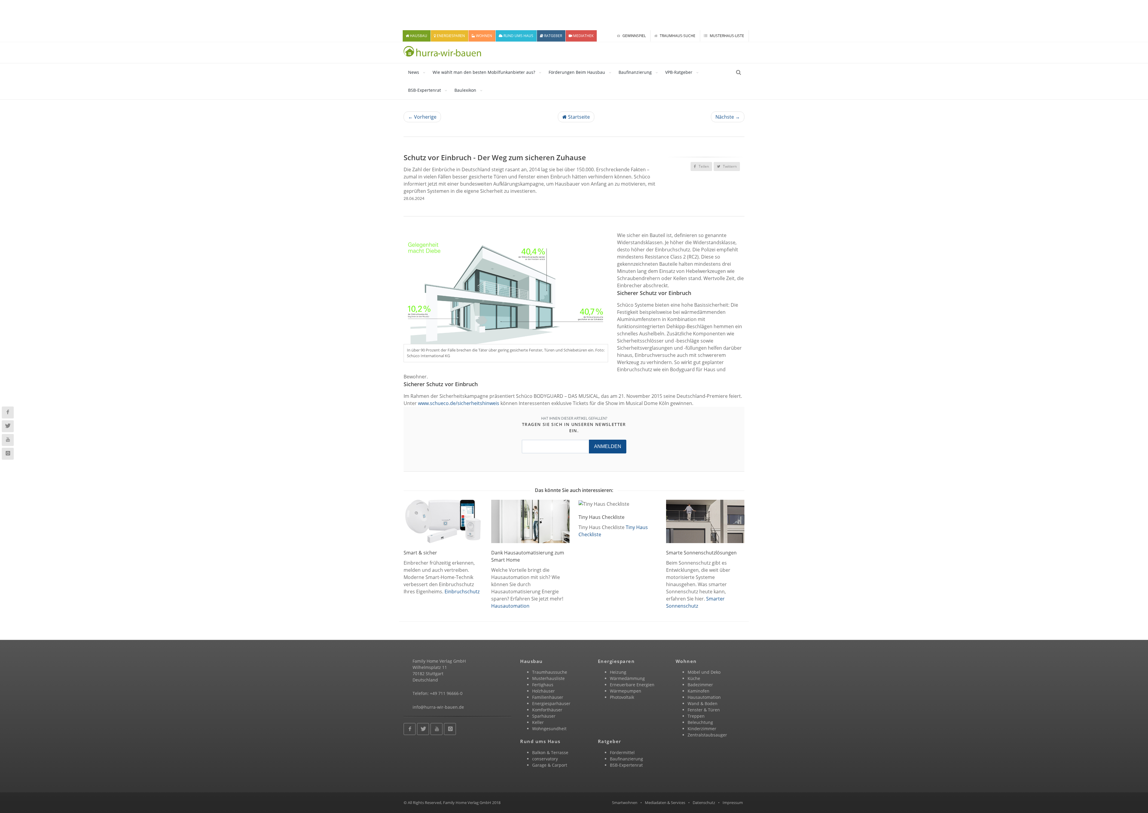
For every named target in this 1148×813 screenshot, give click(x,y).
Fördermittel (622, 752)
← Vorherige (422, 117)
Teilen (703, 166)
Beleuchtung (700, 722)
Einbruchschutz (462, 591)
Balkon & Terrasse (550, 752)
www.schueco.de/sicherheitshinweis (458, 403)
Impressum (733, 802)
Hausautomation (510, 606)
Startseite (578, 117)
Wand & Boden (703, 703)
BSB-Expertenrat (424, 90)
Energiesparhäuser (551, 703)
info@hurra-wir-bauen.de (438, 707)
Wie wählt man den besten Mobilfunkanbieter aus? (484, 72)
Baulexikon (465, 90)
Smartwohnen (624, 802)
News (413, 72)
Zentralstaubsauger (707, 735)
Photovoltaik (622, 697)
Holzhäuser (543, 691)
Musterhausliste (548, 678)
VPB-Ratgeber (678, 72)
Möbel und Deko (704, 672)
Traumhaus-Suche (677, 35)
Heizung (618, 672)
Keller (538, 722)
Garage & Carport (549, 765)
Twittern (729, 166)
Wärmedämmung (627, 678)
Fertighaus (542, 684)
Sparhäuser (543, 716)
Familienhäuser (547, 697)
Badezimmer (700, 684)
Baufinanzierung (635, 72)
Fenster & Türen (704, 710)
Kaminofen (698, 691)
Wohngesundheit (549, 728)
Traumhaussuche (549, 672)
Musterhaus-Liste (726, 35)
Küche (694, 678)
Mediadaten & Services (665, 802)
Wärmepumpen (625, 691)
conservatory (545, 759)
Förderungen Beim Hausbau (577, 72)
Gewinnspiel (634, 35)
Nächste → (727, 117)
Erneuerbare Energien (632, 684)
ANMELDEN (607, 446)
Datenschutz (704, 802)
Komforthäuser (547, 710)
